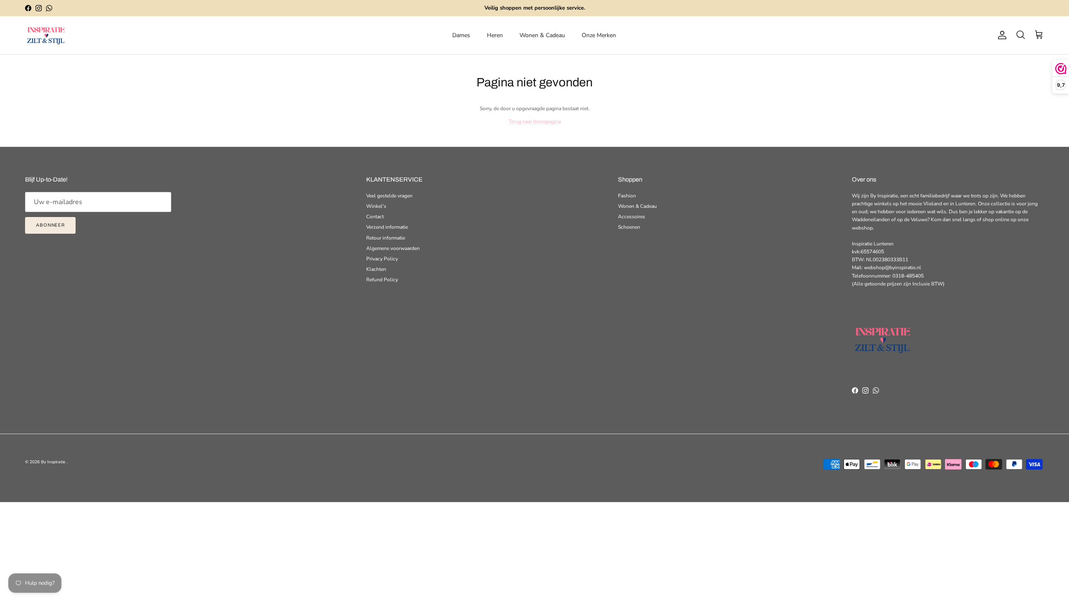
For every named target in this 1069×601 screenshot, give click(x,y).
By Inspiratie (54, 462)
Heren (495, 35)
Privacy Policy (382, 258)
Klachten (376, 269)
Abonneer (50, 225)
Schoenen (629, 227)
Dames (461, 35)
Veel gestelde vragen (389, 195)
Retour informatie (385, 238)
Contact (375, 216)
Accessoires (631, 216)
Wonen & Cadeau (542, 35)
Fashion (627, 195)
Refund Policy (382, 279)
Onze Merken (599, 35)
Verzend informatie (387, 227)
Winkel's (376, 206)
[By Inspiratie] (46, 35)
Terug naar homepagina (535, 121)
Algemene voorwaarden (393, 248)
